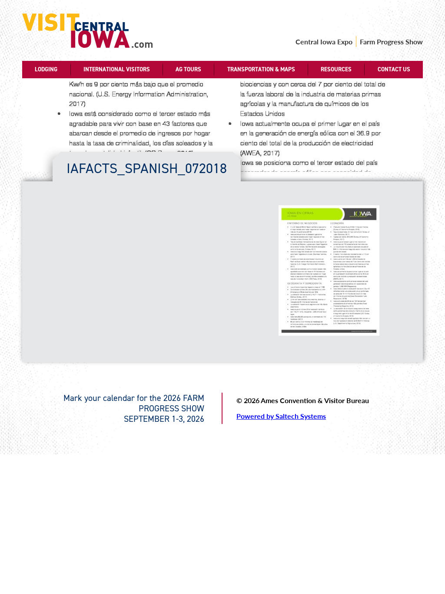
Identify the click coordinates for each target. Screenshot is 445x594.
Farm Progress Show (391, 42)
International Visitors (116, 69)
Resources (336, 69)
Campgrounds (49, 117)
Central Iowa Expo (324, 42)
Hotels (49, 95)
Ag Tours (188, 69)
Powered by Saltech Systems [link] (281, 416)
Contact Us (394, 69)
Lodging (46, 69)
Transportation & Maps (261, 69)
